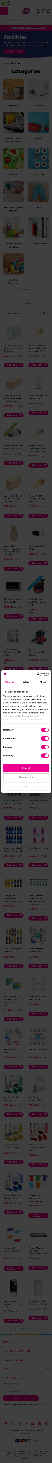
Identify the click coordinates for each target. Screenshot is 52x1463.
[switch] (45, 738)
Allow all (26, 768)
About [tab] (43, 682)
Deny (26, 786)
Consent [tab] (9, 682)
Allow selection (26, 777)
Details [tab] (26, 682)
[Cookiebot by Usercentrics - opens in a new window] (37, 674)
